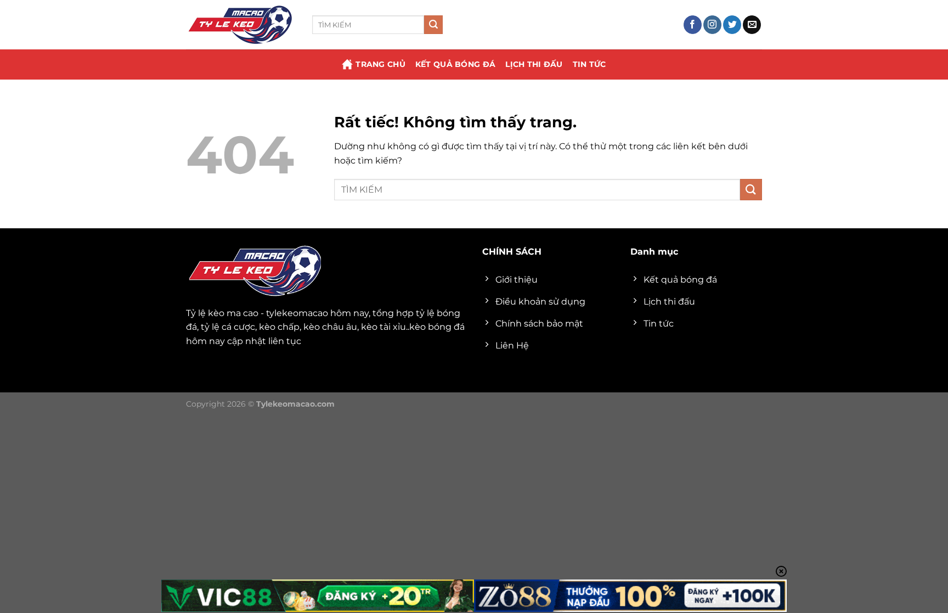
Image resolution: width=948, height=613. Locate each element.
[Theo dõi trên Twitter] (732, 24)
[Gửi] (433, 24)
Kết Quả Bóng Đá (455, 64)
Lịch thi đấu (533, 64)
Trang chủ (380, 64)
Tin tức (589, 64)
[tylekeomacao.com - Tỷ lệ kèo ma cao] (241, 25)
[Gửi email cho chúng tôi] (752, 24)
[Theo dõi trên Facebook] (693, 24)
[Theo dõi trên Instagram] (712, 24)
